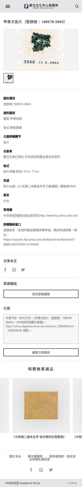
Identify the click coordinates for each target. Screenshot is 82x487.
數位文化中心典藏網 (41, 6)
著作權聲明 (35, 456)
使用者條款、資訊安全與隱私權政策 (52, 457)
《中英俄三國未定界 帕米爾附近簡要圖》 (39, 437)
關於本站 (15, 456)
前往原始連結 (41, 294)
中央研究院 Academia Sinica (22, 483)
